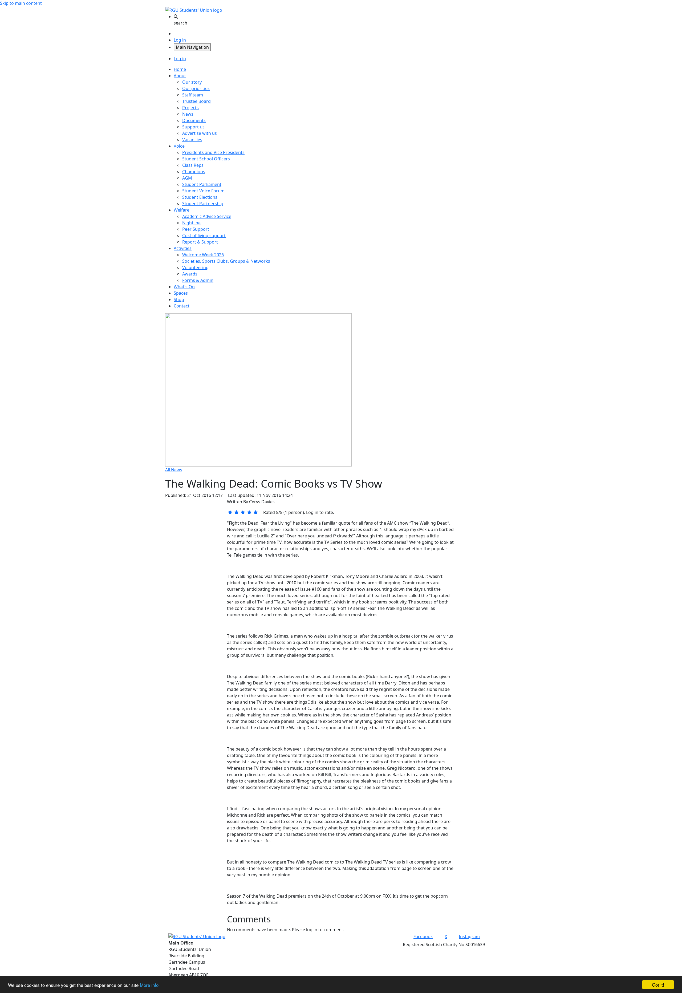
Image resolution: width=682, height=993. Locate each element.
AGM (187, 178)
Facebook (423, 936)
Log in (180, 40)
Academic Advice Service (206, 216)
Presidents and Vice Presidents (213, 152)
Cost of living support (204, 235)
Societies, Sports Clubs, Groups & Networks (226, 261)
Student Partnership (202, 203)
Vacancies (192, 140)
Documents (194, 120)
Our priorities (196, 88)
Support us (193, 127)
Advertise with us (199, 133)
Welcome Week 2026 (203, 255)
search (180, 23)
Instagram (469, 936)
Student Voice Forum (203, 191)
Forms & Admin (197, 280)
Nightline (191, 223)
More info (149, 985)
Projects (190, 108)
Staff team (192, 95)
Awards (189, 274)
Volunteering (195, 267)
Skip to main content (21, 3)
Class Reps (193, 165)
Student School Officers (206, 159)
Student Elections (199, 197)
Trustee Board (196, 101)
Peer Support (195, 229)
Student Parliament (201, 184)
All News (173, 470)
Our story (192, 82)
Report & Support (200, 242)
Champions (193, 172)
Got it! (658, 984)
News (187, 114)
